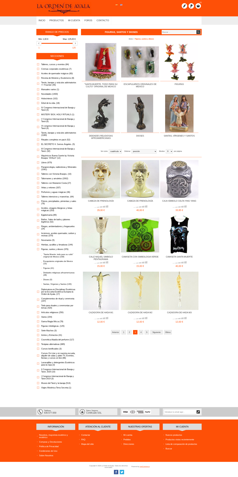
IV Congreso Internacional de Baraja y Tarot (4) (58, 108)
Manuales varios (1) (50, 89)
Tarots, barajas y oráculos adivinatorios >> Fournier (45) (58, 83)
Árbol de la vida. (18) (50, 103)
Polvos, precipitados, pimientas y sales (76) (58, 202)
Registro (184, 6)
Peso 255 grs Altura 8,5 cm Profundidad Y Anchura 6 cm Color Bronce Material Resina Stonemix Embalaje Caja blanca (179, 176)
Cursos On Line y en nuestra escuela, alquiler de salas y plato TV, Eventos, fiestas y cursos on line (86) (58, 355)
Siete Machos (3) (49, 330)
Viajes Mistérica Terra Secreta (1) (56, 387)
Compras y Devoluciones (50, 442)
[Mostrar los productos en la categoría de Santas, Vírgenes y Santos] (179, 113)
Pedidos (127, 439)
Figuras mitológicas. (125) (52, 326)
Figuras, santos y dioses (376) (54, 249)
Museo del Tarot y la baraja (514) (56, 383)
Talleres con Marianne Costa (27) (56, 183)
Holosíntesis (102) (49, 98)
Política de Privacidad (49, 446)
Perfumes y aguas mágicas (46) (55, 192)
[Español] (116, 6)
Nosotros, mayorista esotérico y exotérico (53, 436)
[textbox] (179, 32)
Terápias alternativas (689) (53, 344)
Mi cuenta (127, 435)
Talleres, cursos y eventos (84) (55, 64)
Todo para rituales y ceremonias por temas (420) (57, 306)
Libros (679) (46, 162)
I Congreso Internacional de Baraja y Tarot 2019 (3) (57, 377)
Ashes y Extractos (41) (51, 335)
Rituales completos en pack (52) (55, 139)
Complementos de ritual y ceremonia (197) (57, 299)
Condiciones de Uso (48, 451)
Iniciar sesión (191, 6)
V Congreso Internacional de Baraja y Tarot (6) (58, 120)
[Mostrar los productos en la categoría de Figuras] (179, 62)
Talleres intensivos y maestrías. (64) (57, 196)
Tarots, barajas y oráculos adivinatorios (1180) (58, 134)
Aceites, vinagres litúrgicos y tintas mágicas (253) (56, 209)
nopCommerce (145, 466)
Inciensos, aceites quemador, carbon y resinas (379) (58, 234)
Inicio (131, 39)
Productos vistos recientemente (180, 439)
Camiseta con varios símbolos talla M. (136, 229)
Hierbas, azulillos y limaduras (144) (57, 244)
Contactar (85, 435)
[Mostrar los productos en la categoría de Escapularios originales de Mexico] (140, 62)
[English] (121, 6)
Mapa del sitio (87, 444)
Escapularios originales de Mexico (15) (58, 262)
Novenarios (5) (48, 240)
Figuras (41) (48, 268)
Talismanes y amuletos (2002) (54, 178)
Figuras (179, 84)
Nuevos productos (174, 435)
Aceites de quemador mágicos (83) (57, 73)
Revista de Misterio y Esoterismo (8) (57, 78)
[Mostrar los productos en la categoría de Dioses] (140, 113)
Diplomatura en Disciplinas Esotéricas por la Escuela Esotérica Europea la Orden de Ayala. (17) (58, 291)
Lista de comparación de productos (181, 444)
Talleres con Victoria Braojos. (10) (56, 174)
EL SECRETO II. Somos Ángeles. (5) (58, 144)
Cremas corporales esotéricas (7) (56, 69)
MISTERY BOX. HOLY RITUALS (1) (57, 114)
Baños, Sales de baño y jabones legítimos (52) (55, 220)
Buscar (169, 448)
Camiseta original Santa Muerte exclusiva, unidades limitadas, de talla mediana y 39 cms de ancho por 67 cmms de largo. (179, 231)
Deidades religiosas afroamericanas (101, 137)
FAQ (83, 439)
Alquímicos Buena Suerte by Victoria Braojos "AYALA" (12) (57, 156)
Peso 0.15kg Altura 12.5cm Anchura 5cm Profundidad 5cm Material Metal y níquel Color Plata (101, 231)
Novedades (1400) (49, 94)
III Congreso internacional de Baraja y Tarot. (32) (58, 150)
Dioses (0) (47, 279)
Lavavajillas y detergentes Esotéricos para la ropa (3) (58, 363)
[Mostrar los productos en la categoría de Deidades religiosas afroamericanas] (101, 113)
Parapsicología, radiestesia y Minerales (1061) (58, 168)
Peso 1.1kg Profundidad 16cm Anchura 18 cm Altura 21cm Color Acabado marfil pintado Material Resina (140, 176)
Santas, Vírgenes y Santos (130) (57, 284)
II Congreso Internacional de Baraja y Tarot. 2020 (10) (57, 370)
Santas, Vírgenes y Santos (179, 136)
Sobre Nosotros (46, 455)
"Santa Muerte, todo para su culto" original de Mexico (100, 85)
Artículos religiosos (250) (52, 312)
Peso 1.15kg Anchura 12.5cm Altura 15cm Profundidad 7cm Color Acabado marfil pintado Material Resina (101, 176)
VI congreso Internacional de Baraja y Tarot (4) (58, 127)
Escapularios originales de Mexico (140, 85)
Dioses (140, 136)
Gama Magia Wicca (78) (52, 321)
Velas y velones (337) (51, 187)
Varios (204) (46, 317)
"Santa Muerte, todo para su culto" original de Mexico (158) (58, 255)
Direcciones (128, 444)
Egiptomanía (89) (49, 215)
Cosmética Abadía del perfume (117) (57, 339)
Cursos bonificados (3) (51, 348)
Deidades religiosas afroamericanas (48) (59, 274)
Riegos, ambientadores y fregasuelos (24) (58, 227)
